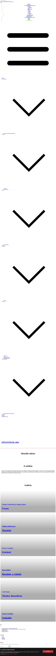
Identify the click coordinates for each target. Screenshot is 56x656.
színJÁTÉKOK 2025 (30, 15)
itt (13, 652)
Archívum (5, 188)
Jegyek (29, 18)
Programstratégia (29, 9)
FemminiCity (30, 13)
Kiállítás (30, 11)
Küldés (9, 646)
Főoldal (3, 636)
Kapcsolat (3, 414)
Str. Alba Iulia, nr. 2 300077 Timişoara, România (10, 628)
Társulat (29, 10)
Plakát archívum (30, 7)
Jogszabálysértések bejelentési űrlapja (30, 17)
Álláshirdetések (29, 4)
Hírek (3, 78)
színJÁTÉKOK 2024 (7, 357)
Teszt (29, 14)
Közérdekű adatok (28, 16)
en (1, 2)
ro (0, 2)
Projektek (29, 12)
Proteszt (29, 19)
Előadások (28, 6)
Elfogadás (48, 651)
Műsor (29, 8)
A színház (3, 246)
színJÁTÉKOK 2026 (29, 20)
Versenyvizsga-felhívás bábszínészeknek (29, 5)
